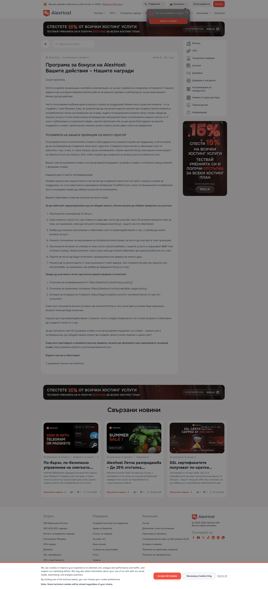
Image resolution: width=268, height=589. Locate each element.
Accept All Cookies (167, 576)
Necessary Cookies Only (199, 576)
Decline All (222, 576)
